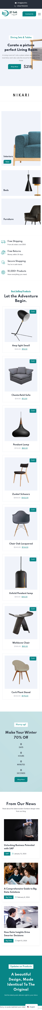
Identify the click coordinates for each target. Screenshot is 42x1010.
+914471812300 (22, 6)
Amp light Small (21, 346)
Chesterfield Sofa (21, 395)
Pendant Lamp (21, 445)
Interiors (8, 157)
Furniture (9, 219)
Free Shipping (15, 241)
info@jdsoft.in (22, 3)
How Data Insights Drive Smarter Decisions (17, 934)
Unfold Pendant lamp (21, 593)
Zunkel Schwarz (21, 494)
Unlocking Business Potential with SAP (19, 847)
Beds (6, 190)
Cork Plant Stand (21, 692)
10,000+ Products (17, 271)
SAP (7, 854)
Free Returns (14, 251)
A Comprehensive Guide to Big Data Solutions (20, 890)
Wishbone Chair (21, 643)
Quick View (21, 342)
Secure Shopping (17, 261)
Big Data (9, 897)
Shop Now (14, 66)
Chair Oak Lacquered (21, 544)
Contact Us (29, 14)
